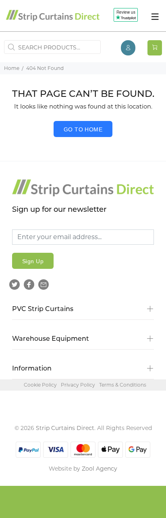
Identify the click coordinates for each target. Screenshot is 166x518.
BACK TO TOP (83, 500)
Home (11, 68)
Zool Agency (99, 468)
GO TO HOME (83, 129)
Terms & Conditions (122, 385)
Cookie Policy (40, 385)
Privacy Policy (78, 385)
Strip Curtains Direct (65, 428)
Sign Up (33, 261)
